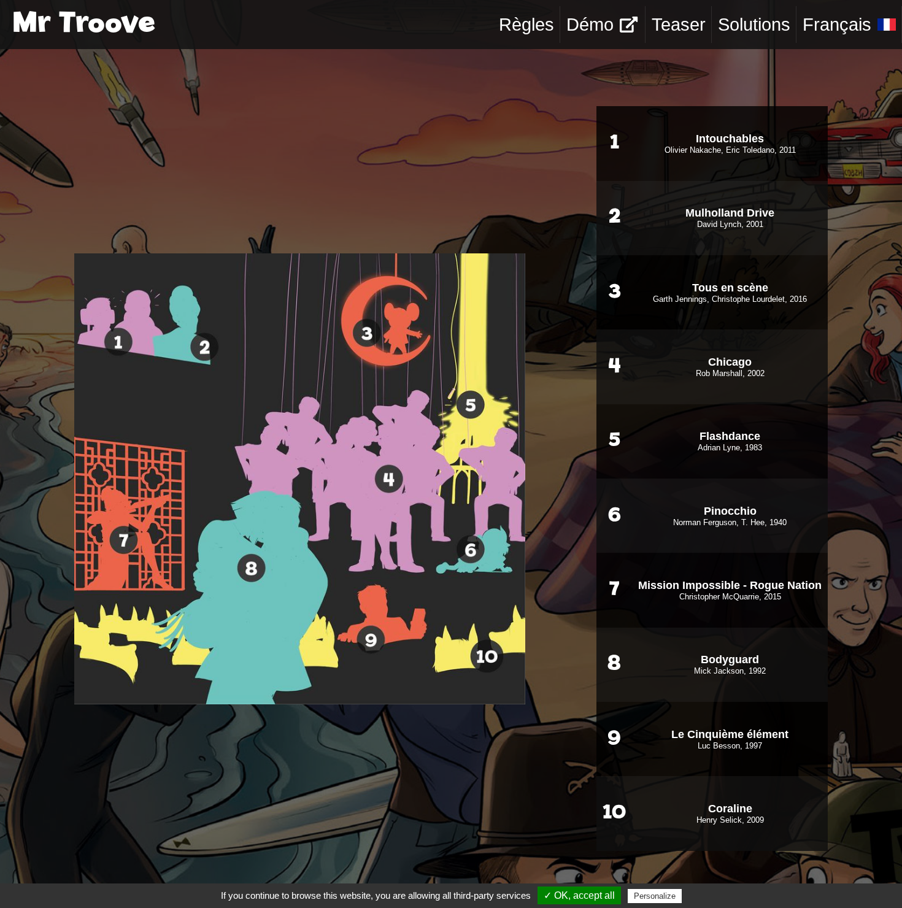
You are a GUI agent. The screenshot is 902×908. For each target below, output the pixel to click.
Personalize (655, 896)
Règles (526, 24)
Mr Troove (83, 24)
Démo (590, 24)
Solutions (754, 24)
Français (837, 24)
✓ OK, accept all (579, 895)
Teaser (679, 24)
